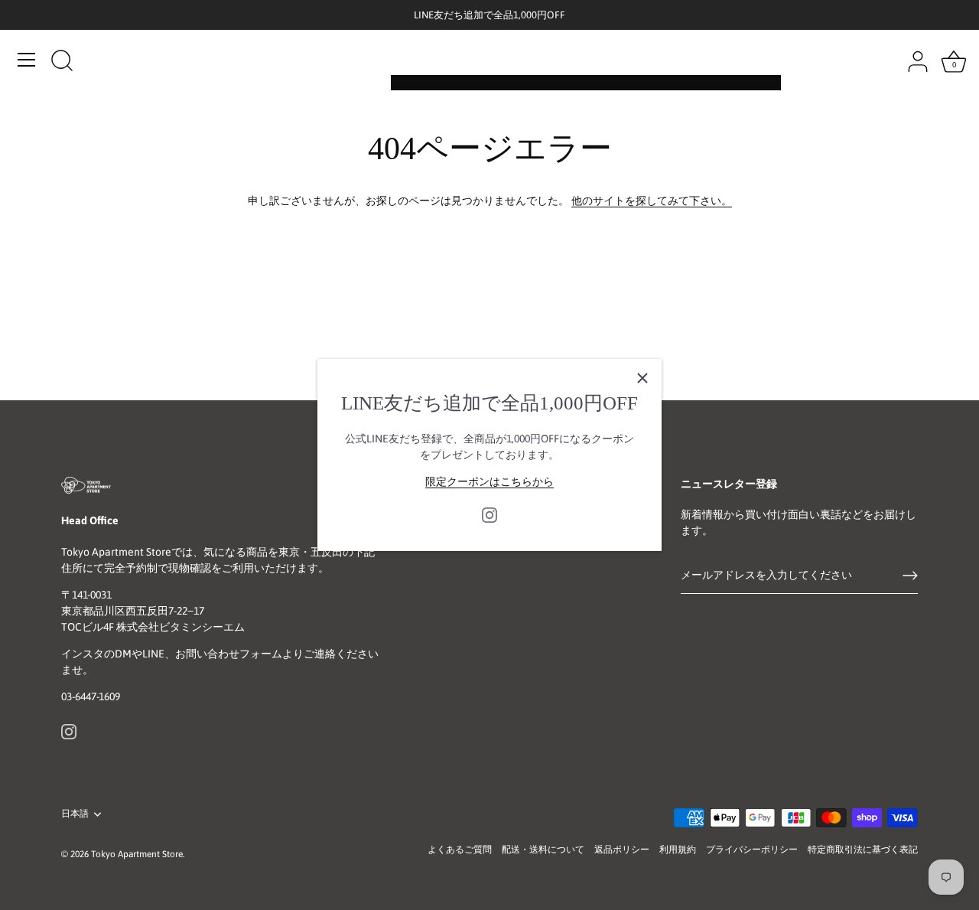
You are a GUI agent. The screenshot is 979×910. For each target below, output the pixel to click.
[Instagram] (489, 513)
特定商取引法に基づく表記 (863, 849)
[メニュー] (27, 60)
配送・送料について (543, 849)
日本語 (75, 813)
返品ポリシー (621, 849)
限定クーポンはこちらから (489, 481)
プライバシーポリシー (752, 849)
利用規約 (677, 849)
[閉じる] (642, 378)
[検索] (62, 62)
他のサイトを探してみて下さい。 (651, 200)
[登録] (910, 575)
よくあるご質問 (460, 849)
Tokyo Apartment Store (137, 854)
